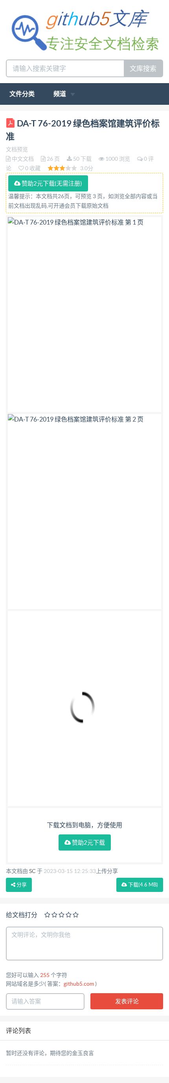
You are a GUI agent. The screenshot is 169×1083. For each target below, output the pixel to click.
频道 (60, 93)
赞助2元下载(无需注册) (51, 183)
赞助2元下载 (88, 842)
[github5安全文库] (84, 29)
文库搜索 (143, 68)
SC (32, 871)
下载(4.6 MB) (142, 885)
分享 (21, 885)
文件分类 (22, 93)
